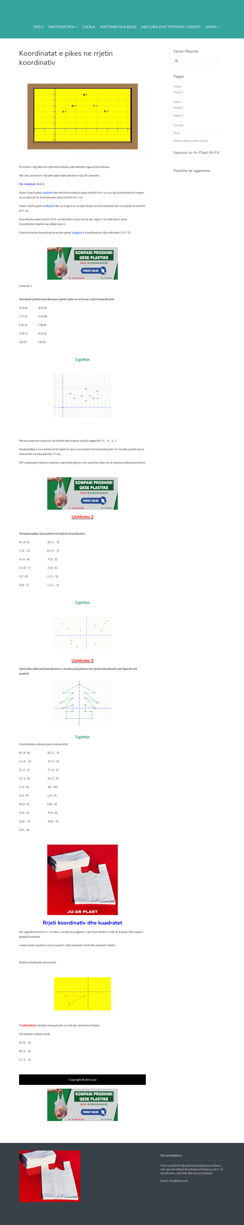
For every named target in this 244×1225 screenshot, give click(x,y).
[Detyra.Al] (33, 10)
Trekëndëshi (27, 1025)
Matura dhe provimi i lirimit (171, 26)
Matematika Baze (118, 26)
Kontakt (178, 125)
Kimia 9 (178, 115)
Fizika (89, 26)
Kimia (211, 26)
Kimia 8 (178, 107)
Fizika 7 (178, 92)
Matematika (62, 26)
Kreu (39, 26)
